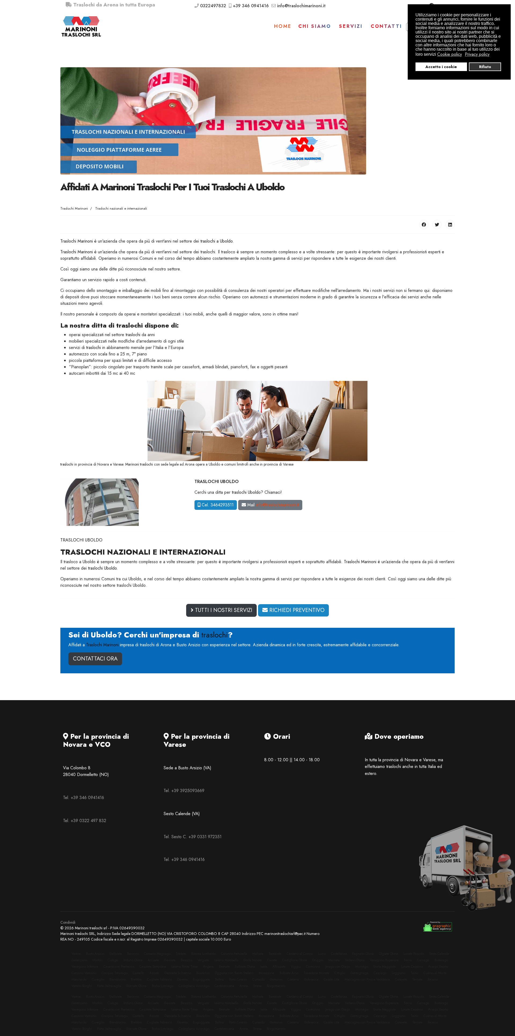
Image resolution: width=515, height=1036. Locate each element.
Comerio (293, 979)
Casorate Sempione (152, 966)
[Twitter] (437, 224)
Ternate (417, 979)
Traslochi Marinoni (76, 241)
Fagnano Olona (363, 953)
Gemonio (276, 979)
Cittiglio (339, 973)
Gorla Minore (253, 960)
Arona (244, 985)
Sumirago (441, 960)
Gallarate (115, 953)
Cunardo (258, 979)
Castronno (313, 966)
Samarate (275, 953)
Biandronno (117, 979)
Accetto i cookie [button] (441, 66)
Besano (433, 979)
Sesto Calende (439, 953)
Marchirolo (79, 979)
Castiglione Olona (294, 960)
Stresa (257, 985)
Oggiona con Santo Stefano (234, 973)
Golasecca (311, 979)
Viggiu (296, 966)
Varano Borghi (82, 985)
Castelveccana (224, 985)
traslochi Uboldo (246, 492)
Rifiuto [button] (485, 66)
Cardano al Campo (300, 953)
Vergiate (203, 960)
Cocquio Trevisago (114, 973)
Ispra (263, 966)
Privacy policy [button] (477, 54)
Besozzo (186, 960)
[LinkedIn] (450, 224)
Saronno (133, 953)
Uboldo (97, 960)
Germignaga (359, 973)
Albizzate (279, 966)
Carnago (423, 960)
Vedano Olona (355, 960)
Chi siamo (314, 26)
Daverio (182, 979)
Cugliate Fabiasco (159, 979)
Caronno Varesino (84, 973)
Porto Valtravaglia (109, 985)
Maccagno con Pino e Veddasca (367, 979)
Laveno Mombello (226, 960)
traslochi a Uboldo (216, 241)
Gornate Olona (136, 985)
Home (283, 26)
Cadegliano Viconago (194, 985)
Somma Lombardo (203, 953)
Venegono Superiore (384, 960)
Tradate (181, 953)
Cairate (272, 960)
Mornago (361, 966)
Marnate (334, 960)
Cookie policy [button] (449, 54)
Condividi (67, 922)
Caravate (401, 979)
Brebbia (136, 979)
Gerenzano (79, 960)
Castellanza (339, 953)
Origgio (317, 960)
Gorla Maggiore (384, 966)
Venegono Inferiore (85, 966)
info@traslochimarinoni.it (301, 6)
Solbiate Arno (288, 973)
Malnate (257, 953)
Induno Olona (132, 960)
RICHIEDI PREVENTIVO (296, 610)
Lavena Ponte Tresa (184, 966)
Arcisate (153, 960)
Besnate (224, 966)
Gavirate (169, 960)
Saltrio (219, 979)
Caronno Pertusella (234, 953)
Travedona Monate (316, 973)
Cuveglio (98, 979)
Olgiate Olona (388, 953)
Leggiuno (398, 973)
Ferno (408, 960)
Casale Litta (331, 979)
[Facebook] (423, 224)
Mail (272, 505)
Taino (414, 973)
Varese (76, 953)
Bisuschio (202, 973)
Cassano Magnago (157, 953)
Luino (322, 953)
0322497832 (213, 6)
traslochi (133, 335)
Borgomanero (276, 985)
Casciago (380, 973)
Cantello (138, 973)
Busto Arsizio (95, 953)
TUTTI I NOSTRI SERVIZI (222, 610)
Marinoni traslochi (139, 464)
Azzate (154, 973)
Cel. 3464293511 (217, 505)
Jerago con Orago (337, 966)
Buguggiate (201, 979)
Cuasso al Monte (435, 973)
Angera (208, 966)
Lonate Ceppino (412, 966)
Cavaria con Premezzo (119, 966)
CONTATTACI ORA (95, 659)
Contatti (386, 26)
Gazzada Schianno (177, 973)
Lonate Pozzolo (413, 953)
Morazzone (266, 973)
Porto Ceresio (238, 979)
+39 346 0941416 (251, 6)
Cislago (113, 960)
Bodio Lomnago (162, 985)
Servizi (351, 26)
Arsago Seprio (438, 966)
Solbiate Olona (245, 966)
